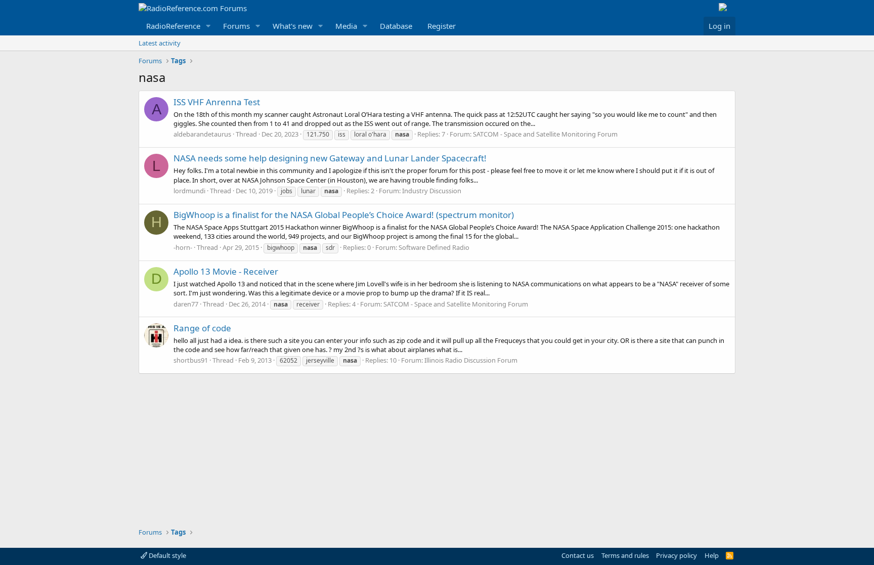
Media (346, 26)
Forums (236, 26)
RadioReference (173, 26)
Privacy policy (676, 555)
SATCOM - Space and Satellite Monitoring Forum (545, 134)
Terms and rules (625, 555)
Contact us (577, 555)
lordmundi (189, 190)
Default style (166, 555)
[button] (208, 26)
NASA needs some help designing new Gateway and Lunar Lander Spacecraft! (330, 158)
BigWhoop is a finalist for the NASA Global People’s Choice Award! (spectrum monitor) (343, 215)
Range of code (202, 328)
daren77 (185, 304)
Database (396, 26)
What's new (293, 26)
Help (712, 555)
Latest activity (160, 43)
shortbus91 (190, 360)
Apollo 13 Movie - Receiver (225, 271)
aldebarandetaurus (202, 134)
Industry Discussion (431, 190)
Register (441, 26)
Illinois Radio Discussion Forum (470, 360)
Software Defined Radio (434, 247)
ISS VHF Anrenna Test (216, 102)
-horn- (182, 247)
